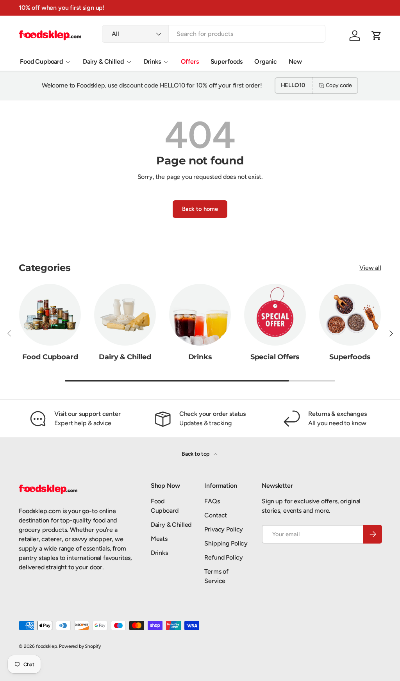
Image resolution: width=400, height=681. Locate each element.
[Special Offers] (275, 315)
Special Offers (275, 357)
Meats (159, 538)
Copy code (339, 85)
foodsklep (46, 646)
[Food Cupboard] (50, 315)
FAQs (212, 501)
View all (370, 267)
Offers (190, 61)
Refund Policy (223, 557)
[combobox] (213, 33)
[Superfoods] (350, 315)
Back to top (196, 454)
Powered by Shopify (80, 646)
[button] (376, 35)
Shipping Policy (226, 543)
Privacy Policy (223, 529)
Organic (265, 61)
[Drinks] (200, 315)
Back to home (200, 208)
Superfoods (227, 61)
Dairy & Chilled (125, 357)
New (295, 61)
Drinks (200, 357)
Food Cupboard (50, 357)
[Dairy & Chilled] (125, 315)
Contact (215, 515)
